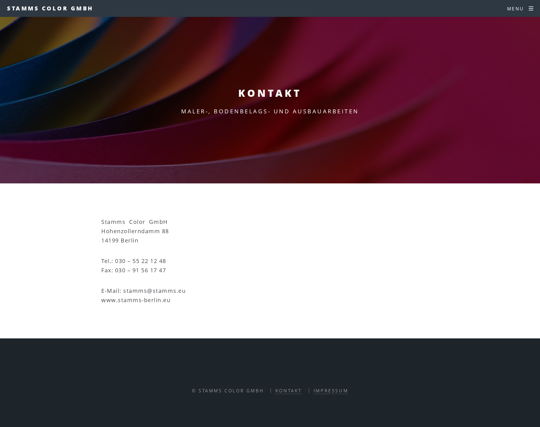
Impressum (331, 391)
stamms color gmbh (50, 8)
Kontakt (288, 391)
